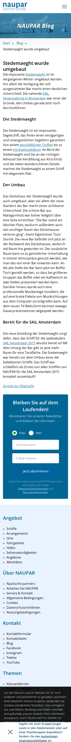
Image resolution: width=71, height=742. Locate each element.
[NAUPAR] (15, 6)
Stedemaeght (35, 74)
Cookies (12, 603)
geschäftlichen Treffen (36, 145)
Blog (20, 43)
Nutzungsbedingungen (35, 492)
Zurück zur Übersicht (18, 386)
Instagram (14, 653)
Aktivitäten (14, 562)
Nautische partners (21, 583)
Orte (10, 538)
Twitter (12, 657)
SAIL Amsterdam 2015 (19, 343)
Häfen (11, 548)
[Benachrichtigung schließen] (10, 732)
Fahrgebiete (15, 543)
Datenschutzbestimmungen (33, 488)
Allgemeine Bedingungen (25, 598)
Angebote (14, 557)
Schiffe (12, 529)
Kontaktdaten (17, 638)
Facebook (14, 648)
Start (6, 43)
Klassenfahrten (18, 684)
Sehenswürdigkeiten (22, 552)
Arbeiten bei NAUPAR (22, 588)
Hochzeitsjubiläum (27, 149)
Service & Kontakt (20, 593)
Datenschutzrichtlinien (23, 607)
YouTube (13, 662)
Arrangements (17, 533)
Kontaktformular (19, 634)
